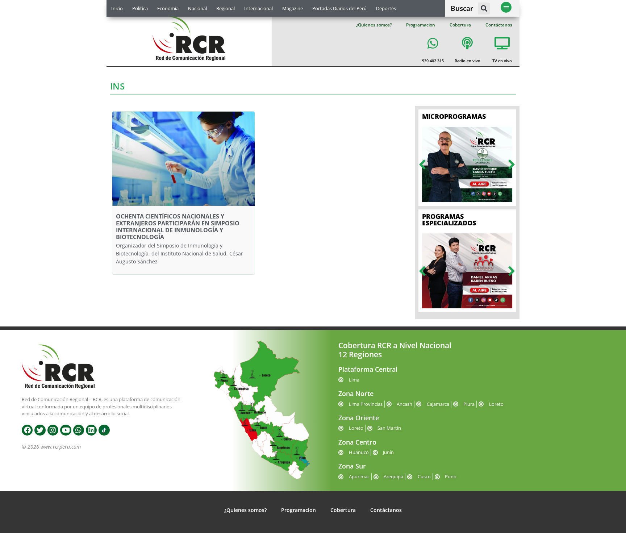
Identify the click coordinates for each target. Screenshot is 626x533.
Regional (225, 8)
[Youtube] (65, 430)
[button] (484, 8)
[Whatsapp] (78, 430)
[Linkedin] (91, 430)
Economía (168, 8)
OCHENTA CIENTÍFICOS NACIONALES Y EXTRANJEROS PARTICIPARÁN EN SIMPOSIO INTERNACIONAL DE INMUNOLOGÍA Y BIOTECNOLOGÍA (177, 226)
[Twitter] (39, 430)
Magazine (292, 8)
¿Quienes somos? (374, 25)
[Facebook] (27, 430)
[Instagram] (52, 430)
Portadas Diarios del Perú (339, 8)
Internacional (258, 8)
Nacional (197, 8)
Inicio (117, 8)
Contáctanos (498, 25)
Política (140, 8)
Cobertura (460, 25)
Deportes (386, 8)
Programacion (420, 25)
